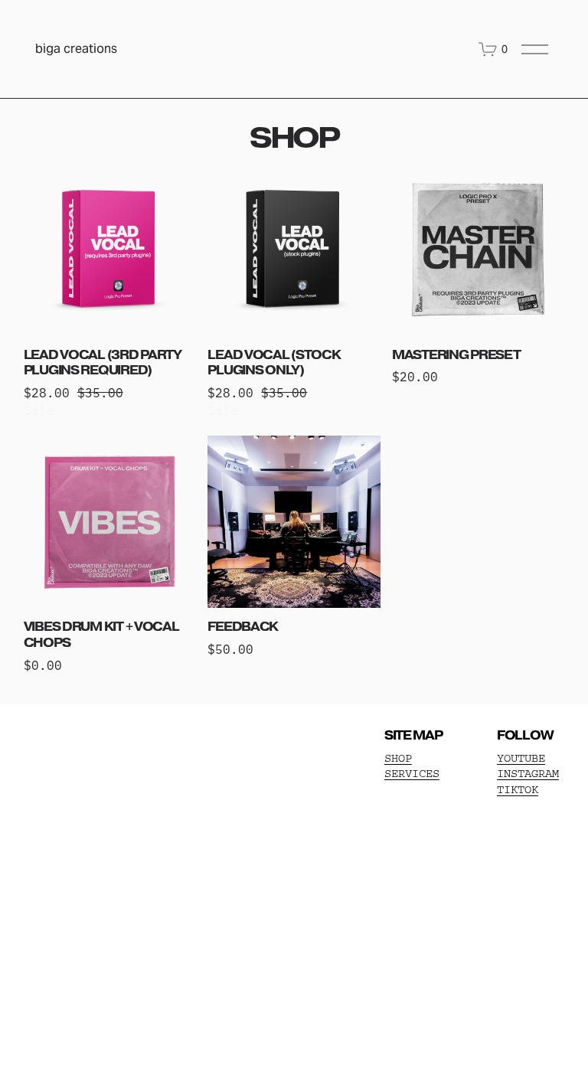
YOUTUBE (521, 758)
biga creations (76, 49)
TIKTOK (517, 789)
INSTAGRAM (528, 773)
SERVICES (411, 773)
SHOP (398, 758)
